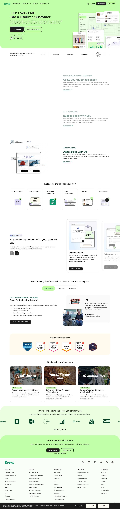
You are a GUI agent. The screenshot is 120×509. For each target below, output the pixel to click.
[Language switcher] (88, 4)
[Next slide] (17, 253)
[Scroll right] (107, 200)
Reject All (91, 506)
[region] (60, 506)
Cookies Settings (79, 506)
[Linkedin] (89, 462)
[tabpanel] (48, 288)
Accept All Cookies (103, 506)
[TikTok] (112, 462)
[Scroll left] (13, 200)
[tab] (61, 288)
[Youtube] (100, 462)
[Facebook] (106, 462)
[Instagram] (95, 462)
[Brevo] (7, 4)
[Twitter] (83, 462)
